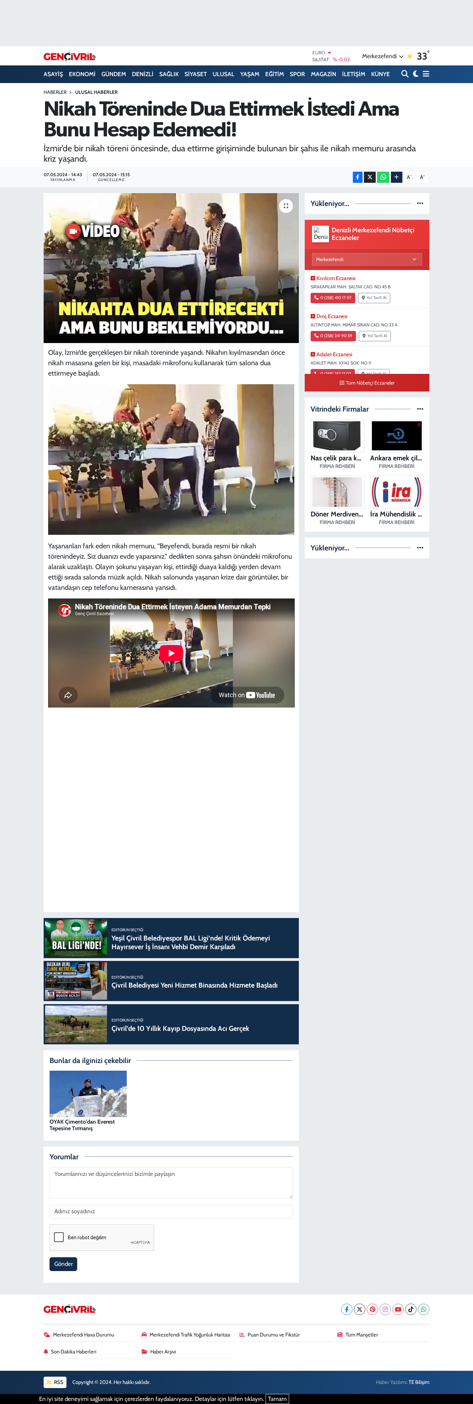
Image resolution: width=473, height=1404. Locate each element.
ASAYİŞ (53, 74)
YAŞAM (249, 74)
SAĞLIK (169, 74)
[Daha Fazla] (396, 177)
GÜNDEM (113, 74)
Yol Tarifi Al (376, 297)
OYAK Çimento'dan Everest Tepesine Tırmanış (82, 1125)
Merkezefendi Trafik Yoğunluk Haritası (190, 1335)
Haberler (55, 92)
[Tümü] (420, 203)
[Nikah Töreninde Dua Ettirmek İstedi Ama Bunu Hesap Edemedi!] (171, 268)
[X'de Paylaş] (370, 177)
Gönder (63, 1263)
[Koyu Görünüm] (415, 74)
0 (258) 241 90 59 (336, 335)
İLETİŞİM (353, 74)
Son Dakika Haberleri (73, 1352)
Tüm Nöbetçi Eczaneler (370, 383)
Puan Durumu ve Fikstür (274, 1335)
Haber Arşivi (163, 1352)
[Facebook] (346, 1309)
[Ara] (405, 74)
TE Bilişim (419, 1382)
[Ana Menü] (425, 74)
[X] (359, 1309)
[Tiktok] (411, 1309)
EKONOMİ (82, 74)
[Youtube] (398, 1309)
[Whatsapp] (423, 1309)
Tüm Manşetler (362, 1335)
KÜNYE (380, 74)
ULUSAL (223, 74)
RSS (58, 1382)
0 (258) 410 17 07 (335, 297)
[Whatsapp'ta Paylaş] (383, 177)
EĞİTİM (274, 74)
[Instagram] (385, 1309)
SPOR (297, 74)
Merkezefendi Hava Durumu (83, 1335)
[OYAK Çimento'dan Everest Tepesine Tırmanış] (88, 1093)
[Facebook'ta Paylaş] (358, 177)
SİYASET (196, 74)
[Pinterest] (372, 1309)
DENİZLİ (142, 74)
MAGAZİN (323, 74)
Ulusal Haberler (96, 92)
